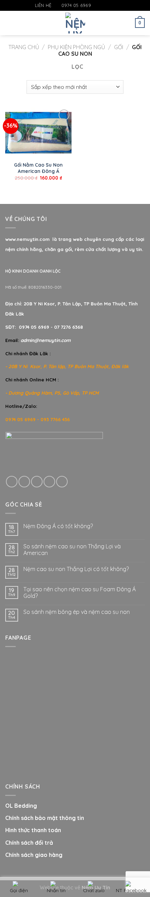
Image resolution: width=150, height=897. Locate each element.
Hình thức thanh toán (33, 830)
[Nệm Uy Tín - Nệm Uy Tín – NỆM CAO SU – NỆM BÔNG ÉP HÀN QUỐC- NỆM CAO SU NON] (75, 23)
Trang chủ (23, 47)
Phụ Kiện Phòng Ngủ (76, 47)
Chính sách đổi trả (29, 842)
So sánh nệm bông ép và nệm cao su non (76, 612)
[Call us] (49, 481)
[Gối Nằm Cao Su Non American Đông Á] (38, 133)
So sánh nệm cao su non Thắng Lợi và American (72, 549)
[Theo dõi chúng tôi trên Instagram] (104, 5)
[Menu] (9, 22)
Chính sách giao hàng (33, 854)
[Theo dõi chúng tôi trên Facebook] (97, 5)
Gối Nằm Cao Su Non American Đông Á (38, 168)
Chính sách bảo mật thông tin (44, 817)
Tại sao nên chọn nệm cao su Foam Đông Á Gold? (79, 592)
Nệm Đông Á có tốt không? (58, 526)
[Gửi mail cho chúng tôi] (110, 5)
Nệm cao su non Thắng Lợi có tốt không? (76, 569)
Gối (118, 47)
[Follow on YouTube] (117, 5)
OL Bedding (21, 805)
